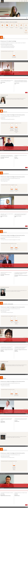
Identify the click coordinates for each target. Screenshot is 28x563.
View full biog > (25, 70)
